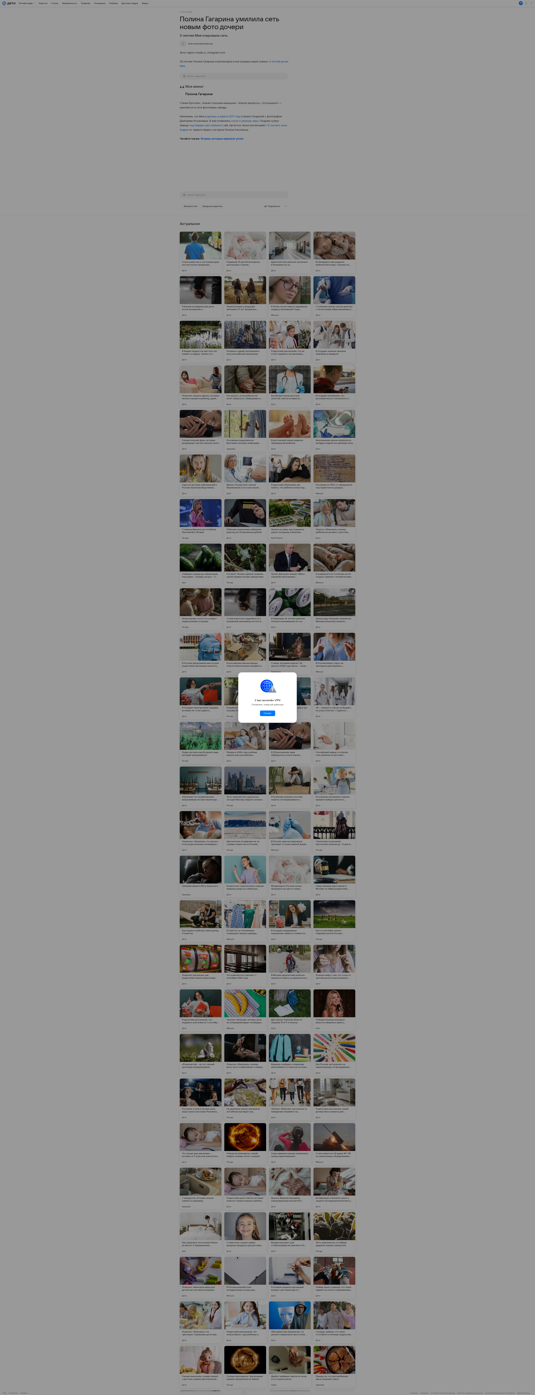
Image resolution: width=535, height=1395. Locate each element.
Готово (267, 713)
